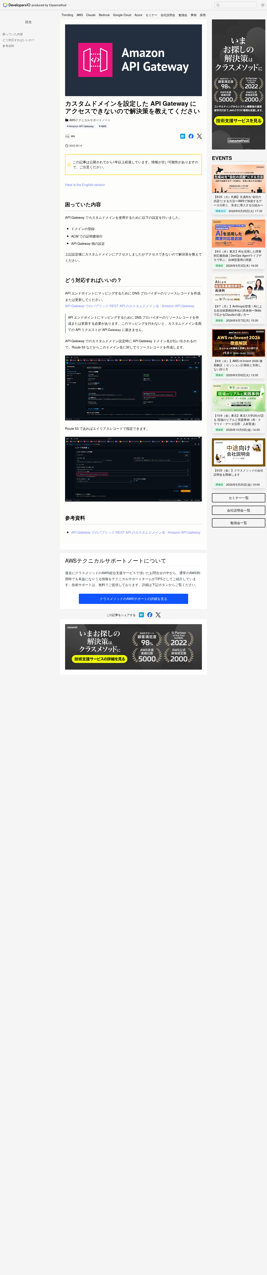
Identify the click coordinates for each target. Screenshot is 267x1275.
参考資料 (8, 46)
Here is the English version (85, 184)
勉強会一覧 (238, 522)
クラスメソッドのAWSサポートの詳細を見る (133, 598)
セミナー (151, 15)
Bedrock (104, 15)
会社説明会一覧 (238, 510)
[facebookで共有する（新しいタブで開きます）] (191, 136)
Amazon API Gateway (81, 126)
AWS (80, 15)
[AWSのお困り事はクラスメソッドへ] (133, 647)
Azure (138, 15)
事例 (193, 15)
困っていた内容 (13, 34)
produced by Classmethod (49, 5)
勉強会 (183, 15)
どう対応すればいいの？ (19, 40)
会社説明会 (168, 15)
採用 (203, 15)
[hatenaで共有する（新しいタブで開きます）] (182, 136)
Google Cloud (122, 15)
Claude (91, 15)
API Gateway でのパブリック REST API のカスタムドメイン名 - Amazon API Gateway (129, 305)
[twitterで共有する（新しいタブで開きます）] (199, 136)
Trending (67, 15)
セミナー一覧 (239, 497)
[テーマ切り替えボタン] (262, 5)
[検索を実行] (218, 5)
